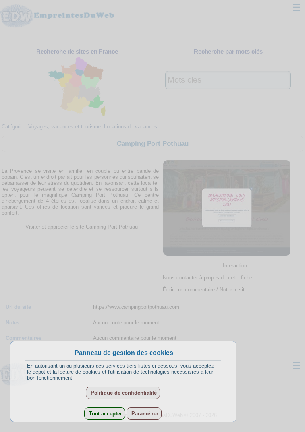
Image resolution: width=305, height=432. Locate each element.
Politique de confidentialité (123, 393)
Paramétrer (144, 414)
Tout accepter (104, 414)
